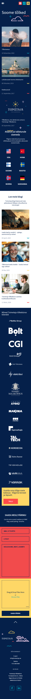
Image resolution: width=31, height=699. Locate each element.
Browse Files (15, 597)
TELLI (10, 501)
